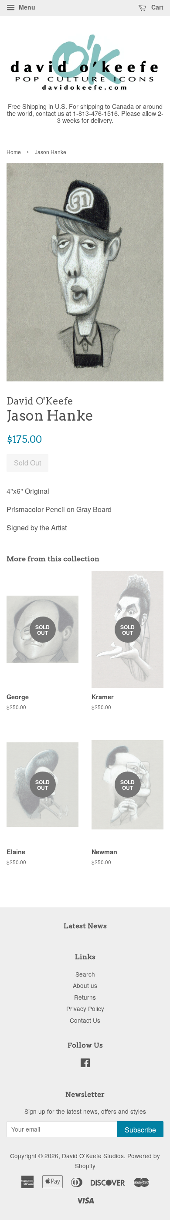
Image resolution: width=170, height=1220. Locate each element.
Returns (85, 997)
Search (85, 974)
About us (85, 985)
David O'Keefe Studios (93, 1155)
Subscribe (140, 1130)
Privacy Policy (85, 1008)
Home (14, 151)
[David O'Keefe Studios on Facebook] (85, 1064)
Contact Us (85, 1020)
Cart (156, 7)
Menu (26, 7)
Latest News (85, 926)
